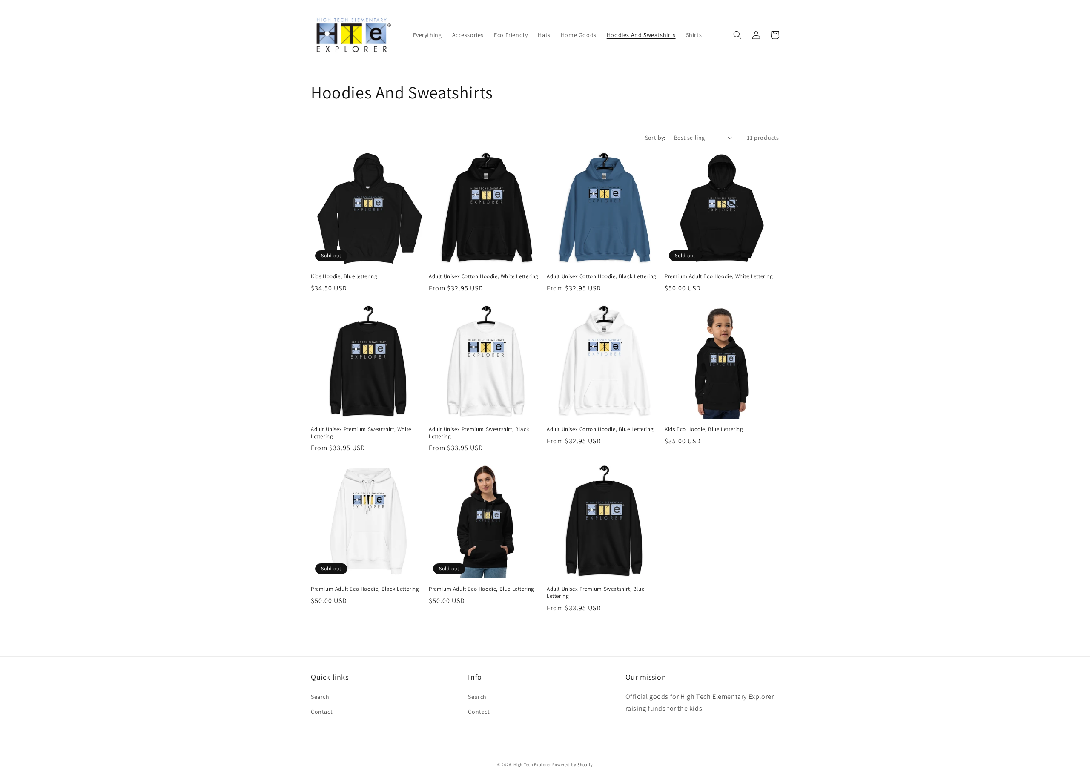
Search (320, 697)
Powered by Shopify (572, 764)
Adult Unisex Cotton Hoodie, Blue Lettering (600, 429)
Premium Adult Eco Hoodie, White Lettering (719, 276)
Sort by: (655, 137)
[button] (737, 35)
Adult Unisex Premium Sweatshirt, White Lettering (361, 433)
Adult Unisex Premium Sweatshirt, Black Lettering (479, 433)
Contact (322, 711)
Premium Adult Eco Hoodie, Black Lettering (365, 589)
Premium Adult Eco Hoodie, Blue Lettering (481, 589)
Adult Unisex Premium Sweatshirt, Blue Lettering (595, 593)
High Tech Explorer (532, 764)
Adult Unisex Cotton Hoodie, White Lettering (484, 276)
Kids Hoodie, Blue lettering (344, 276)
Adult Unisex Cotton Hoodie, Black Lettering (602, 276)
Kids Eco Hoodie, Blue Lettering (704, 429)
